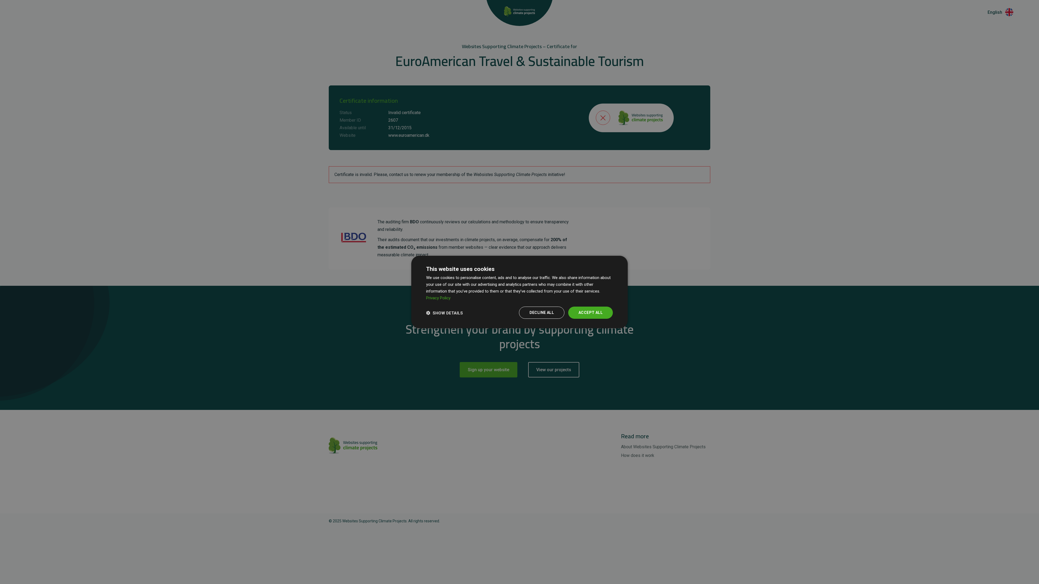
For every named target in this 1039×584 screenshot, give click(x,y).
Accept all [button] (590, 312)
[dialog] (519, 292)
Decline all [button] (542, 312)
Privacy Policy (438, 298)
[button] (444, 313)
